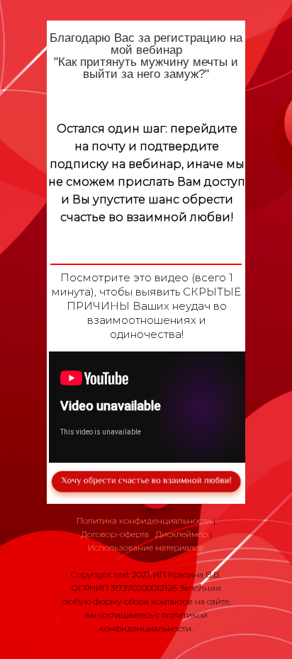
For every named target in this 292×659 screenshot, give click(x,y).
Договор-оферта (115, 534)
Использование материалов (146, 547)
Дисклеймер (181, 534)
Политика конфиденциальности (144, 520)
